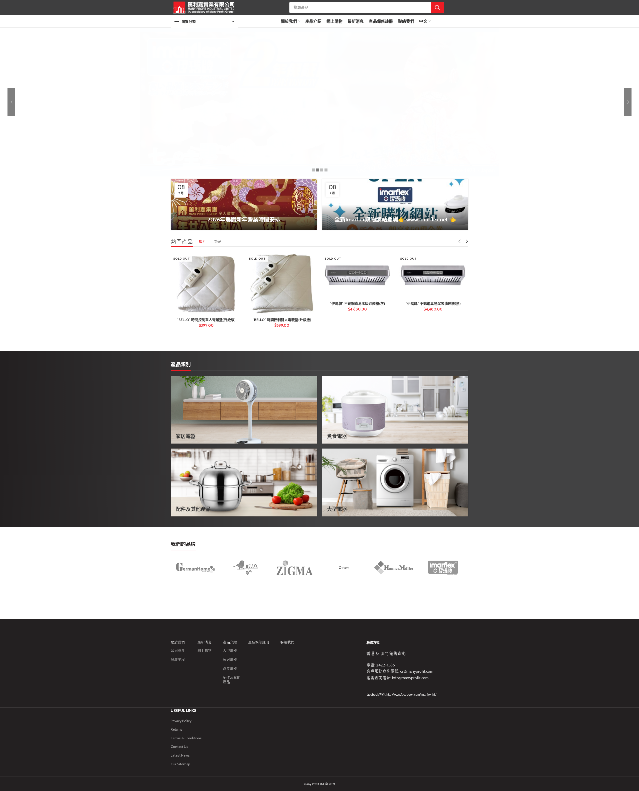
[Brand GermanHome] (195, 568)
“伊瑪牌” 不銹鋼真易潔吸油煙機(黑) (433, 303)
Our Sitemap (180, 764)
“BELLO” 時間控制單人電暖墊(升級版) (206, 319)
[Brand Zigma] (294, 567)
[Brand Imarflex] (443, 567)
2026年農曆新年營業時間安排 (244, 219)
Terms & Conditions (186, 738)
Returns (176, 729)
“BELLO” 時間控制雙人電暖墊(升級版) (282, 319)
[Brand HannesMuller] (393, 568)
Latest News (180, 755)
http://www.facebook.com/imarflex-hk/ (411, 694)
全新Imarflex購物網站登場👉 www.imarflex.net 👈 (395, 219)
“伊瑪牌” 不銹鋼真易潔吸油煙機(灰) (357, 303)
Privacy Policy (181, 721)
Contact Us (179, 746)
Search (437, 7)
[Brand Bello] (245, 567)
